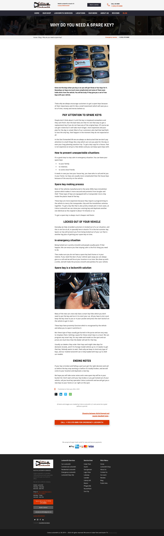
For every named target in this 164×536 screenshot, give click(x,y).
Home (36, 13)
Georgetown (88, 469)
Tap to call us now (43, 502)
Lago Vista (87, 472)
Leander (86, 478)
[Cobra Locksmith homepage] (41, 7)
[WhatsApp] (70, 394)
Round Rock (87, 489)
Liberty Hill (87, 480)
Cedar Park (87, 464)
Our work (92, 13)
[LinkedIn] (60, 394)
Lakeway (86, 475)
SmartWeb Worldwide (44, 523)
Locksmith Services (63, 13)
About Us (105, 13)
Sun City (86, 491)
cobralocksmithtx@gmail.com (43, 512)
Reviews (115, 13)
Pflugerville (87, 486)
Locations (80, 13)
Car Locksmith (66, 464)
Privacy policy (112, 533)
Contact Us (103, 472)
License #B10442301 (63, 5)
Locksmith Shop (105, 467)
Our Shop (47, 13)
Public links (104, 483)
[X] (56, 394)
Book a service (94, 5)
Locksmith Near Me (67, 475)
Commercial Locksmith (68, 467)
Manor (86, 483)
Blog (125, 13)
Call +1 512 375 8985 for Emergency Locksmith (82, 422)
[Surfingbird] (65, 394)
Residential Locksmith (68, 469)
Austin (86, 467)
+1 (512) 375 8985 (117, 37)
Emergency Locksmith (68, 472)
